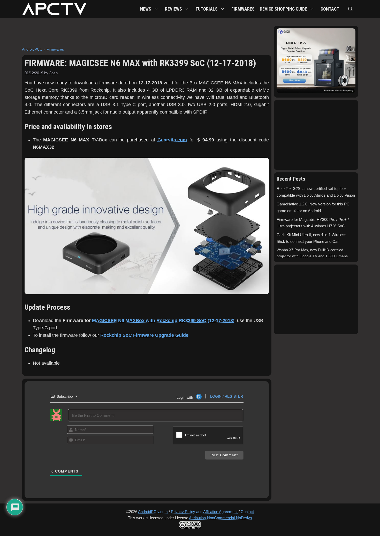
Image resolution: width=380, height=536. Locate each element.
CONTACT (330, 9)
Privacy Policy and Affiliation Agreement (204, 511)
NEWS (145, 9)
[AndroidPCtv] (54, 9)
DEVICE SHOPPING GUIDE (283, 9)
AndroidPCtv (32, 49)
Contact (247, 511)
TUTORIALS (206, 9)
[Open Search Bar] (350, 9)
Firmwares (55, 49)
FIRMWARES (243, 9)
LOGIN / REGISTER (226, 396)
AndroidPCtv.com (153, 511)
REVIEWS (173, 9)
